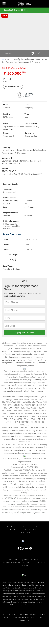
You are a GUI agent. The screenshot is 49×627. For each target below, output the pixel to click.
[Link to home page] (24, 4)
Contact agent (8, 53)
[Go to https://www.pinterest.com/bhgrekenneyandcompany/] (31, 548)
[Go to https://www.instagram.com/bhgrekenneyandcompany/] (20, 548)
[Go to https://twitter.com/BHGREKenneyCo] (23, 548)
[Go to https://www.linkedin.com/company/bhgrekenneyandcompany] (25, 548)
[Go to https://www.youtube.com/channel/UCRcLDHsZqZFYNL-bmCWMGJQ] (28, 548)
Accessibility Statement (16, 563)
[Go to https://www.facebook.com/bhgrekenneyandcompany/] (18, 548)
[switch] (32, 53)
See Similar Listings (13, 87)
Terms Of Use (15, 560)
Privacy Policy (32, 560)
